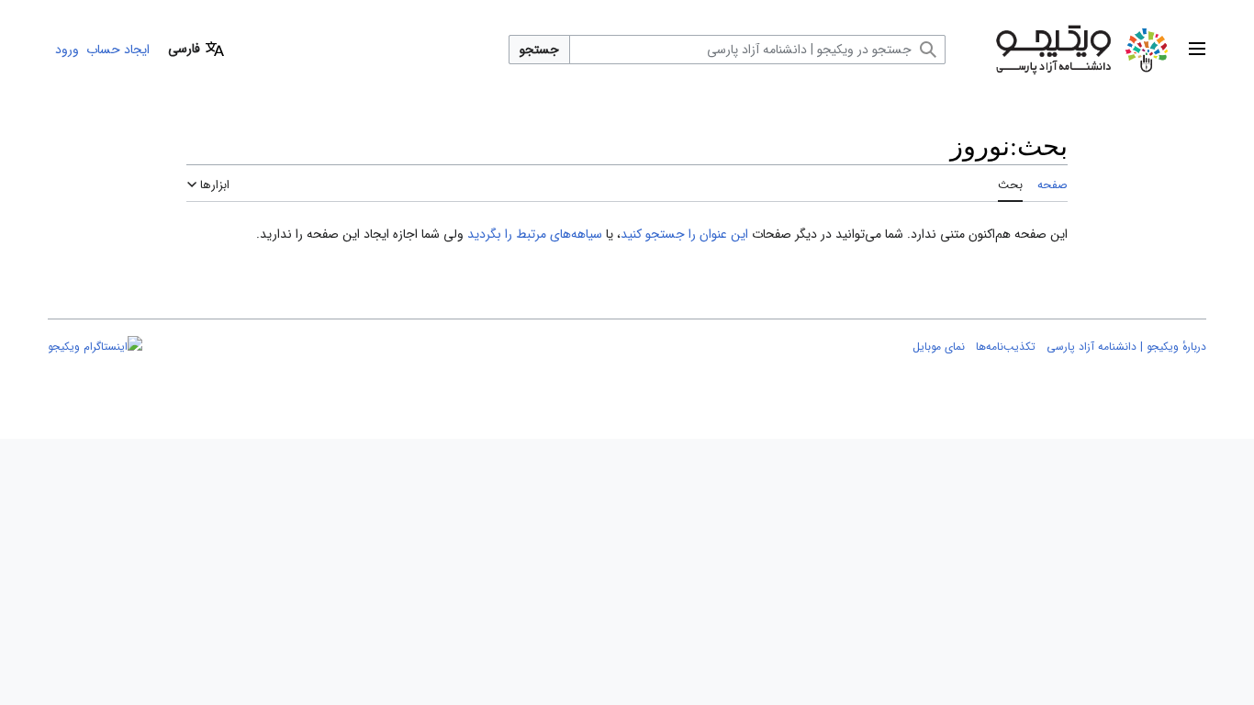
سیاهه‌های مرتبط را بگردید (534, 234)
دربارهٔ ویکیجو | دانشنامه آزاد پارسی (1126, 346)
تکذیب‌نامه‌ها (1006, 346)
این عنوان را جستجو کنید (684, 234)
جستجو (539, 49)
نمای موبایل (939, 346)
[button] (1197, 49)
